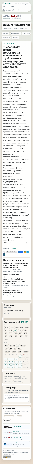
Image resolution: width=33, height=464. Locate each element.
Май (6, 348)
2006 (6, 327)
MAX (22, 251)
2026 (6, 340)
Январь (6, 345)
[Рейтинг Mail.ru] (7, 456)
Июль (15, 348)
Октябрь (14, 351)
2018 (15, 333)
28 (16, 367)
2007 (11, 327)
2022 (10, 336)
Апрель (23, 345)
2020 (25, 333)
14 (16, 362)
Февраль (12, 345)
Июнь (10, 348)
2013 (15, 330)
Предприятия (15, 33)
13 (12, 362)
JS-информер (18, 381)
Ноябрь (19, 351)
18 (5, 364)
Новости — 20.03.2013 (20, 28)
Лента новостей (9, 417)
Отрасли (15, 38)
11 (5, 362)
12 (9, 362)
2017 (10, 333)
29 (20, 367)
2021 (6, 336)
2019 (20, 333)
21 (16, 364)
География (26, 33)
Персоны (5, 33)
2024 (21, 336)
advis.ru (13, 249)
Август (20, 348)
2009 (21, 327)
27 (13, 367)
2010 (26, 327)
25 (5, 367)
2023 (16, 336)
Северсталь (8, 316)
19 (9, 364)
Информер (7, 420)
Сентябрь (7, 351)
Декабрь (25, 351)
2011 (6, 330)
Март (18, 345)
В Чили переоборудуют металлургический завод (12, 292)
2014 (20, 330)
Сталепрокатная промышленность (14, 310)
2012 (10, 330)
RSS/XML (19, 417)
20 (13, 364)
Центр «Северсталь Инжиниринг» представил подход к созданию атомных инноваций (15, 265)
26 (9, 367)
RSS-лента (8, 381)
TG (27, 251)
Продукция (6, 38)
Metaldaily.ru (7, 28)
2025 (26, 336)
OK (25, 251)
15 (20, 362)
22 (20, 364)
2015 (24, 330)
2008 (16, 327)
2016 (6, 333)
